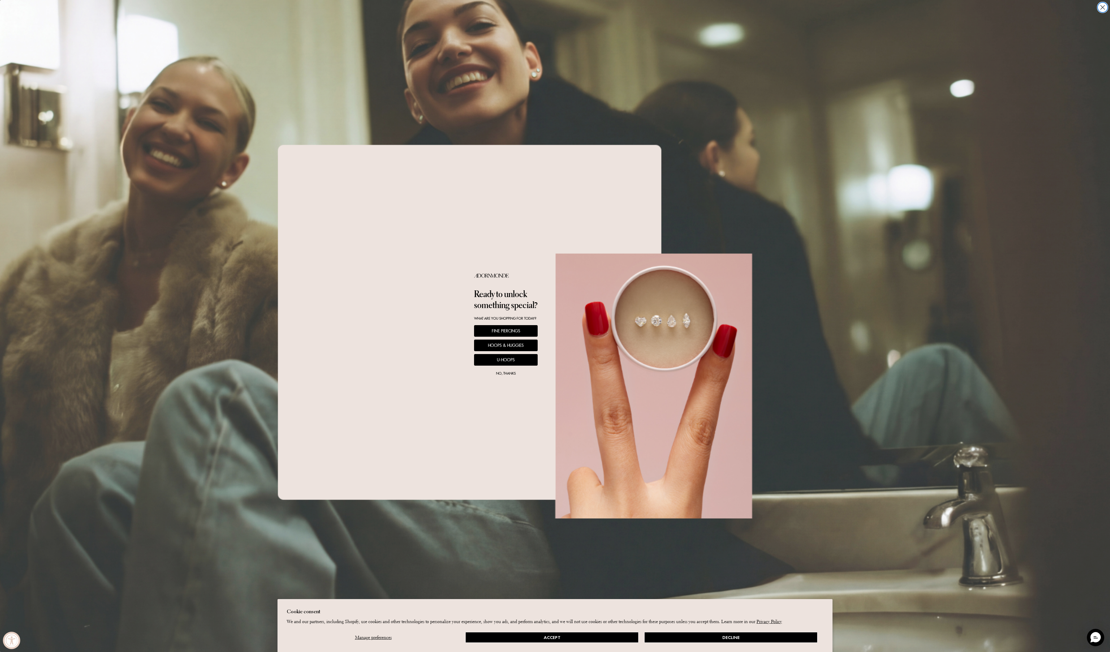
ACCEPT (552, 637)
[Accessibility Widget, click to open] (11, 640)
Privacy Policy (769, 621)
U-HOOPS (506, 359)
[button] (1095, 637)
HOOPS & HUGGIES (506, 345)
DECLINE (731, 637)
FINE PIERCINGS (506, 331)
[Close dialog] (1103, 7)
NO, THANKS (506, 373)
